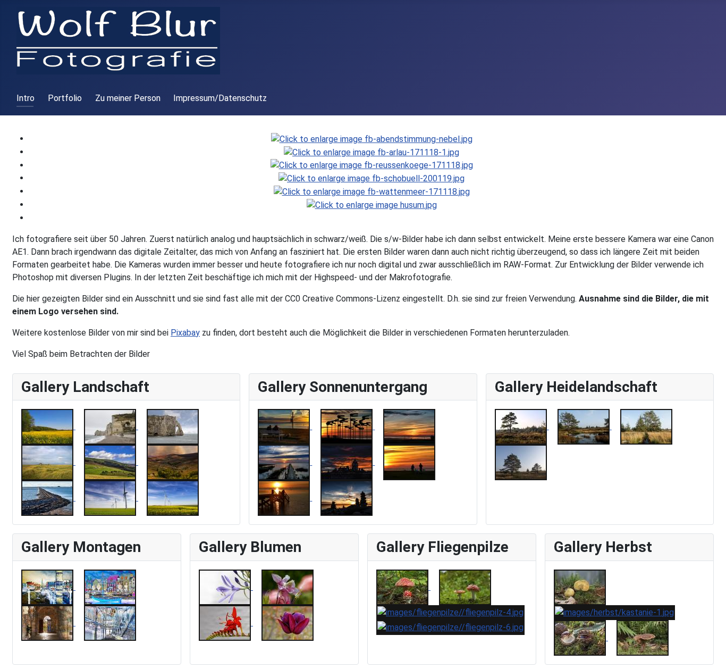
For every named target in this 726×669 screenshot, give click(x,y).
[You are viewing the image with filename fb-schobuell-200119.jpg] (371, 178)
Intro (25, 98)
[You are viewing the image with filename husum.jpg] (372, 204)
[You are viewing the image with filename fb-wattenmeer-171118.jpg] (372, 191)
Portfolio (65, 98)
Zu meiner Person (128, 98)
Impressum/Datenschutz (220, 98)
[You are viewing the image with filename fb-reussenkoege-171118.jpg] (372, 165)
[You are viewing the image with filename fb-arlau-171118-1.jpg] (371, 152)
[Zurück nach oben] (712, 655)
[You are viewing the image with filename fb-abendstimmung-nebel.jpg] (371, 138)
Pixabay (185, 333)
